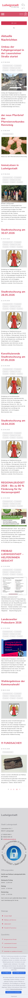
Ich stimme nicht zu (19, 972)
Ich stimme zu (6, 972)
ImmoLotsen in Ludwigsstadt (10, 166)
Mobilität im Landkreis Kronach (13, 951)
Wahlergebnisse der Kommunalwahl (13, 682)
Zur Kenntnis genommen (13, 992)
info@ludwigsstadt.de (9, 839)
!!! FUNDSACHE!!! (11, 743)
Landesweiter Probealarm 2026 (11, 621)
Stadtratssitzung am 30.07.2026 (13, 231)
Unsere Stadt (8, 916)
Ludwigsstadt (9, 815)
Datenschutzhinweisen (19, 968)
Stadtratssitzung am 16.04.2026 (13, 422)
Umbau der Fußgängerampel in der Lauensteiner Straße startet (12, 51)
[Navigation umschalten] (2, 14)
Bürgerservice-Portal (10, 939)
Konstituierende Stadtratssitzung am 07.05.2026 (13, 357)
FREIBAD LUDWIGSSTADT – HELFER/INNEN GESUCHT (12, 555)
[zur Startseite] (10, 6)
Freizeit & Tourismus (10, 928)
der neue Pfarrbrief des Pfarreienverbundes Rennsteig (12, 120)
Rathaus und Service (10, 920)
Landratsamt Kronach (10, 943)
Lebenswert (7, 924)
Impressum (14, 996)
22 (17, 789)
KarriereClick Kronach (10, 947)
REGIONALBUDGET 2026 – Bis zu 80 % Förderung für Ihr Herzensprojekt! (13, 487)
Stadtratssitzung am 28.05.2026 (13, 293)
